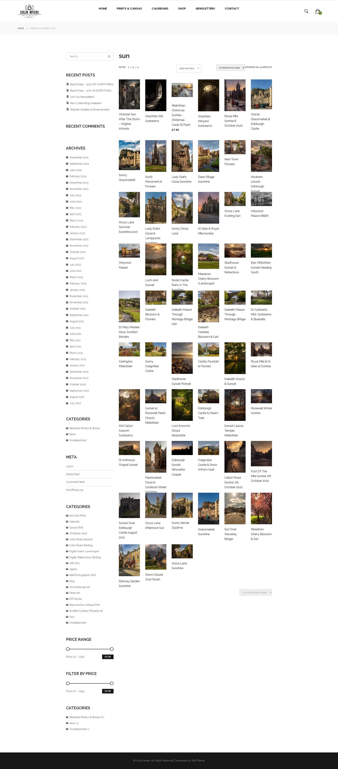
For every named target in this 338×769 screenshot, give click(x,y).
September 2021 (79, 315)
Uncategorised (77, 622)
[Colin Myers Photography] (30, 11)
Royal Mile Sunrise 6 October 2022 (233, 120)
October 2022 (78, 252)
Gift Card (74, 563)
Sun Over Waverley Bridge (230, 534)
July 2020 (75, 403)
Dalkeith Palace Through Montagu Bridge (234, 314)
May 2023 (75, 207)
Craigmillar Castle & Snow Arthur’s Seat (207, 464)
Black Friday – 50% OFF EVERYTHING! (91, 84)
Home (21, 28)
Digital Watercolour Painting (85, 557)
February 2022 (78, 283)
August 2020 (77, 397)
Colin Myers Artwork (81, 539)
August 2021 (77, 321)
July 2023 (75, 195)
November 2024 (79, 157)
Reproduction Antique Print (84, 604)
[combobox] (189, 68)
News (72, 434)
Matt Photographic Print (82, 575)
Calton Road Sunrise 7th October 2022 (233, 482)
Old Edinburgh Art (79, 587)
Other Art (74, 592)
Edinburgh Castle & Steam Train (208, 413)
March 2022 (76, 277)
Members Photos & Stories (84, 428)
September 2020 (79, 390)
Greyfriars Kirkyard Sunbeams (205, 121)
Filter (108, 656)
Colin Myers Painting (81, 545)
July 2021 (75, 327)
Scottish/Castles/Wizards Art (86, 610)
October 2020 (78, 384)
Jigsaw (73, 569)
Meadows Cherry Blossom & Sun (261, 534)
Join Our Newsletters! (82, 96)
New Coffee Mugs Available (85, 103)
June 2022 (76, 270)
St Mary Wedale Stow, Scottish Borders (129, 332)
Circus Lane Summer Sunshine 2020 (128, 227)
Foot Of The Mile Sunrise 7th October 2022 (261, 476)
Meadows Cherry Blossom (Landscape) (208, 278)
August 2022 (77, 258)
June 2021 (75, 333)
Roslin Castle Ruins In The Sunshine (180, 285)
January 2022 (77, 289)
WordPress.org (74, 489)
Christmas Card (78, 533)
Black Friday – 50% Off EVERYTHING (90, 90)
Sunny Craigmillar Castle (152, 366)
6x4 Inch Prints (77, 515)
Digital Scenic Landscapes (84, 551)
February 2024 (78, 176)
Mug (71, 581)
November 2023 (79, 189)
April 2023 (76, 214)
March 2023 (76, 220)
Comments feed (75, 482)
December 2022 (79, 239)
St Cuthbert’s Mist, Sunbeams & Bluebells (261, 314)
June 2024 (76, 170)
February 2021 (78, 359)
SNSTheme (198, 760)
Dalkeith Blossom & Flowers (152, 314)
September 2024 (79, 163)
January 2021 (77, 365)
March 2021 (76, 352)
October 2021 (77, 308)
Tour (71, 616)
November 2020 (79, 378)
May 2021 (75, 340)
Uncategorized (77, 440)
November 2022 (79, 245)
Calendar (74, 521)
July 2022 (75, 264)
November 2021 (79, 302)
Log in (69, 466)
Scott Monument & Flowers (153, 181)
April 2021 (75, 346)
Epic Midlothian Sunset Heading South (261, 267)
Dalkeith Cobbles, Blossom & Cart (208, 332)
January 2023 (77, 233)
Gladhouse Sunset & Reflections (231, 267)
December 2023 (79, 182)
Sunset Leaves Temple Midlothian (234, 430)
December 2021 (79, 296)
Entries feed (72, 474)
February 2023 (78, 226)
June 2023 (76, 201)
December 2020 (79, 371)
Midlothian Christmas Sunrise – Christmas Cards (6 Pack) (181, 115)
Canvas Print (76, 527)
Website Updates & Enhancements (89, 109)
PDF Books (75, 598)
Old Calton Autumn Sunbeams (126, 430)
